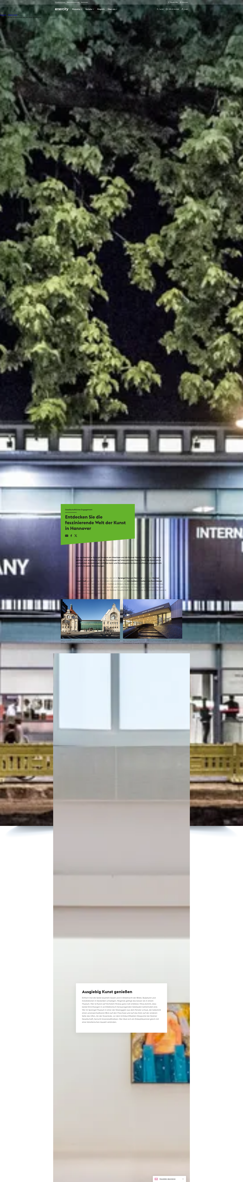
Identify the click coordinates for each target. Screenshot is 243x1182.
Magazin (3, 15)
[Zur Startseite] (61, 9)
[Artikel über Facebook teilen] (71, 537)
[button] (183, 1179)
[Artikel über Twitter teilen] (75, 537)
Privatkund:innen (60, 2)
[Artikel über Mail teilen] (66, 537)
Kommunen (84, 2)
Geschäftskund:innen (73, 2)
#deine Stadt (12, 15)
